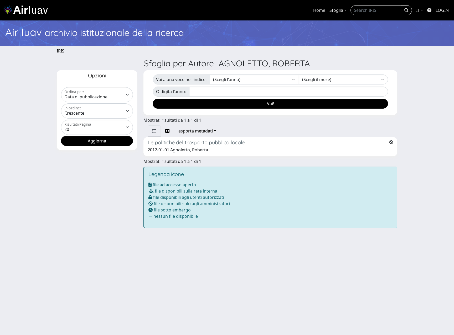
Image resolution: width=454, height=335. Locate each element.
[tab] (154, 130)
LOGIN (442, 10)
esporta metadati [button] (195, 131)
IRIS (60, 51)
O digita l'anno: (171, 91)
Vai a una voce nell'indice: (181, 79)
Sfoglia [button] (336, 10)
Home (319, 10)
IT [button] (418, 10)
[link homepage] (27, 10)
